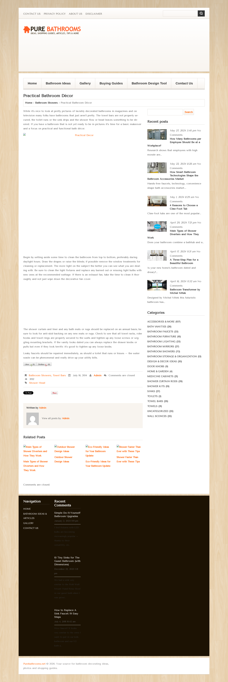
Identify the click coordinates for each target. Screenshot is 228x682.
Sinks (151, 391)
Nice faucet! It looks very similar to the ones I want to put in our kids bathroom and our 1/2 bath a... (67, 637)
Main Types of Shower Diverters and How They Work (35, 466)
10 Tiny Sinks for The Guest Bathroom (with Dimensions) (67, 561)
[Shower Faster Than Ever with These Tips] (130, 449)
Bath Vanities (156, 326)
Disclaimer (93, 13)
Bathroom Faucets (160, 331)
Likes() (30, 364)
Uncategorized (157, 411)
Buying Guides (111, 83)
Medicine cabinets (160, 376)
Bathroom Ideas (58, 83)
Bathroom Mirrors (160, 346)
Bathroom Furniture (161, 336)
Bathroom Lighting (161, 341)
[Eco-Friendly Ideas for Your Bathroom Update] (99, 451)
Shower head (37, 382)
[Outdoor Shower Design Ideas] (67, 449)
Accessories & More (160, 321)
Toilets (152, 396)
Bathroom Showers (46, 102)
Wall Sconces (157, 416)
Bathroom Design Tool (149, 83)
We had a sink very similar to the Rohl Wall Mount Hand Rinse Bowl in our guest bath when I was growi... (67, 589)
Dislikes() (44, 364)
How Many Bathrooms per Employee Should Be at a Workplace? (174, 142)
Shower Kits (156, 386)
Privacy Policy (55, 13)
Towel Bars (59, 375)
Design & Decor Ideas (162, 361)
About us (75, 13)
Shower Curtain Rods (162, 381)
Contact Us (31, 13)
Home (32, 83)
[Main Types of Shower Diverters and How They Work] (36, 451)
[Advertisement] (150, 45)
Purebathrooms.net (34, 663)
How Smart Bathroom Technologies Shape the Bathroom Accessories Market (172, 175)
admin (97, 375)
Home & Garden (158, 371)
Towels (152, 406)
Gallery (85, 83)
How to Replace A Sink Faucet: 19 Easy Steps (66, 613)
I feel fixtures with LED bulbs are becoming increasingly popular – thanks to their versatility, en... (66, 536)
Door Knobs (155, 366)
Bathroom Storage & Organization (172, 356)
